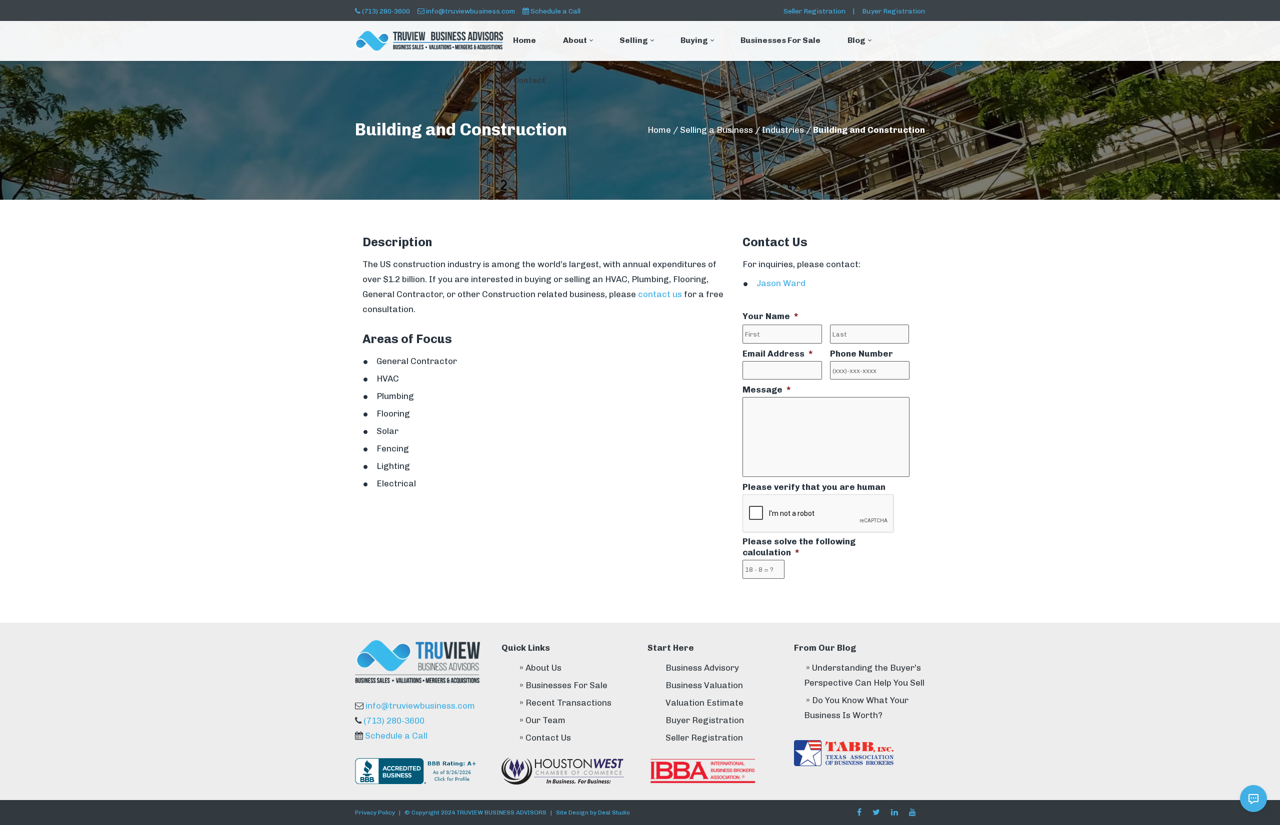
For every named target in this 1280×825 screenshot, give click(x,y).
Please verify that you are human (814, 487)
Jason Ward (781, 283)
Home (659, 130)
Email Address (777, 354)
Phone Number (861, 354)
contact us (660, 294)
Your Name (770, 316)
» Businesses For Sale (564, 685)
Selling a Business (716, 130)
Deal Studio (614, 812)
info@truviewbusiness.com (470, 11)
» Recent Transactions (566, 703)
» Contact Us (545, 738)
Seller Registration (815, 11)
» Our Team (543, 720)
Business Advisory (702, 668)
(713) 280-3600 (386, 11)
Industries (783, 130)
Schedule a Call (555, 11)
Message (766, 390)
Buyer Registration (893, 11)
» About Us (541, 668)
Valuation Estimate (705, 703)
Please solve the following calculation (799, 546)
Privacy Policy (375, 812)
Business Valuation (704, 685)
